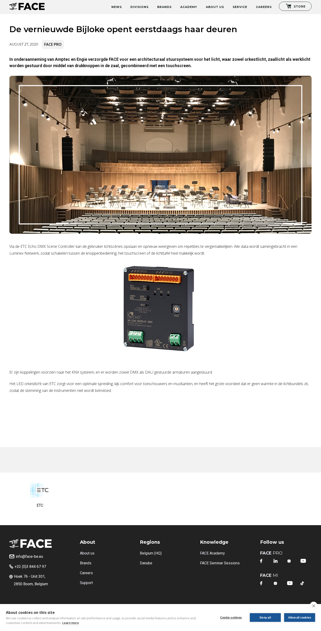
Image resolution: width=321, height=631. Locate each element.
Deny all (265, 617)
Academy (188, 7)
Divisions (139, 7)
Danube (146, 563)
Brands (164, 7)
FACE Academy (212, 553)
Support (86, 583)
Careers (264, 7)
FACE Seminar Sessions (220, 563)
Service (240, 7)
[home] (27, 5)
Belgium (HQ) (151, 553)
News (116, 7)
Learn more (70, 623)
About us (87, 553)
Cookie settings (231, 617)
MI (269, 575)
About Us (215, 7)
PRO (271, 553)
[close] (313, 606)
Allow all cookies (299, 617)
